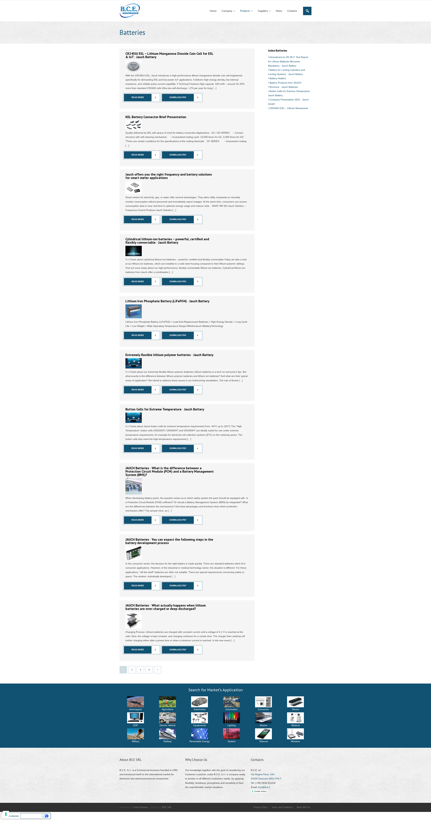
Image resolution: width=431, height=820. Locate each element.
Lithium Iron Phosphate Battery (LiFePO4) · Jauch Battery (167, 301)
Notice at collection (11, 816)
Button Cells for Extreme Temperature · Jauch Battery (164, 409)
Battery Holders (277, 78)
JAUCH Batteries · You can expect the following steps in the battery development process (169, 541)
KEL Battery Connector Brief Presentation (155, 117)
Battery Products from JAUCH (285, 82)
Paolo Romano (141, 807)
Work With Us (303, 807)
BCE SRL (167, 807)
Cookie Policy (260, 791)
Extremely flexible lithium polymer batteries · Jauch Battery (169, 355)
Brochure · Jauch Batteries (283, 87)
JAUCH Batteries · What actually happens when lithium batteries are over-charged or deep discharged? (165, 607)
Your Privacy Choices (31, 816)
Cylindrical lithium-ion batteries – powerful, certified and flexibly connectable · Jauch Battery (167, 241)
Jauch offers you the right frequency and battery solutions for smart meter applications (168, 176)
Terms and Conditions (282, 807)
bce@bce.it (264, 787)
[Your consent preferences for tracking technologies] (6, 814)
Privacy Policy (261, 807)
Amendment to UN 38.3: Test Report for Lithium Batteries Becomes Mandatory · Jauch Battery (288, 61)
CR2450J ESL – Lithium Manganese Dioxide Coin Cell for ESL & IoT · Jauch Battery (169, 55)
